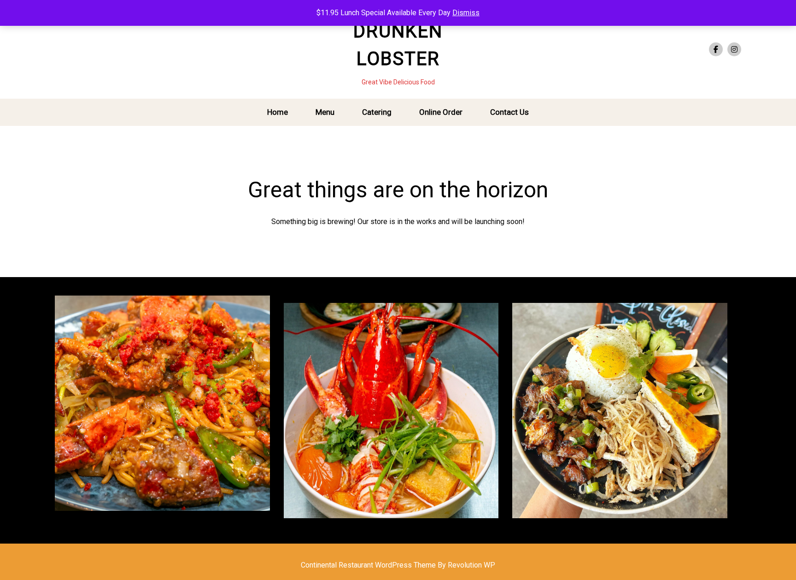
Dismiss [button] (466, 12)
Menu (325, 112)
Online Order (440, 112)
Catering (377, 112)
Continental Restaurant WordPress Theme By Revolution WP (398, 565)
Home (277, 112)
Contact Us (509, 112)
